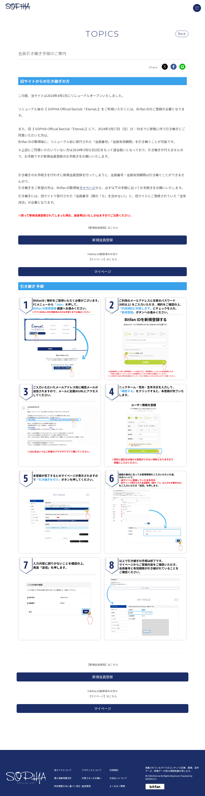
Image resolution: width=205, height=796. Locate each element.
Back (182, 34)
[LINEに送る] (182, 67)
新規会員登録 (102, 239)
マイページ (87, 187)
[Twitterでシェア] (165, 67)
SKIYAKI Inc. (151, 778)
